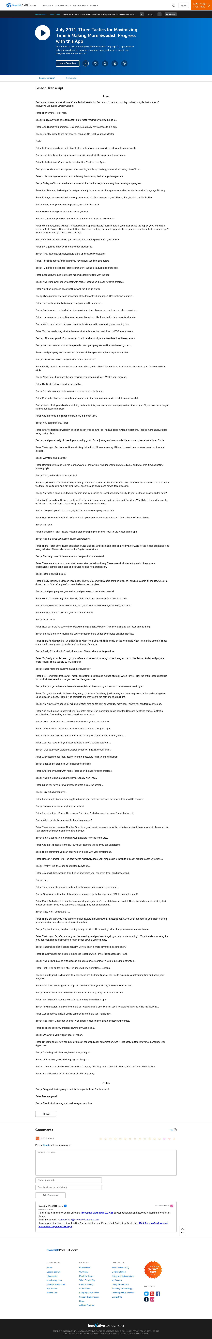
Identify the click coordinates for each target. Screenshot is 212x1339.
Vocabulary (62, 5)
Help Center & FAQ (120, 1267)
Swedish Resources (56, 1284)
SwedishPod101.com (123, 1331)
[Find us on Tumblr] (146, 1299)
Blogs (81, 1301)
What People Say (87, 1280)
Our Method (84, 1267)
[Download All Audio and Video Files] (124, 63)
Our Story (83, 1272)
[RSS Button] (37, 1138)
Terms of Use (153, 1331)
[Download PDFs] (114, 63)
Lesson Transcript (47, 78)
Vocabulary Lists (54, 1280)
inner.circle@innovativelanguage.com (80, 1219)
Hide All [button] (46, 1114)
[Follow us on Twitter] (146, 1293)
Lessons (46, 5)
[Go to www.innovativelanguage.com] (106, 1325)
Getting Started (119, 1272)
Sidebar (172, 14)
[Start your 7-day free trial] (153, 1270)
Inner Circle (55, 14)
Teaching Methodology (122, 1288)
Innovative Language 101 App (97, 1213)
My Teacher (79, 5)
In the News (84, 1288)
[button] (174, 5)
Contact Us (117, 1297)
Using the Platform (120, 1284)
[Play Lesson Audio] (42, 32)
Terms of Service (135, 1334)
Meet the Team (86, 1276)
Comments (71, 78)
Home (49, 1267)
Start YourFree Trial (199, 5)
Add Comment (50, 1195)
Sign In (183, 5)
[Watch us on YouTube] (152, 1293)
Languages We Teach (89, 1293)
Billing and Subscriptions (123, 1276)
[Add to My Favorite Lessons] (95, 63)
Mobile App (52, 1293)
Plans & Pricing (86, 1284)
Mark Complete (68, 63)
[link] (142, 14)
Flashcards (52, 1276)
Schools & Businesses (89, 1297)
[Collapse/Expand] (106, 1130)
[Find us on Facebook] (158, 1293)
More (93, 5)
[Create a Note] (105, 63)
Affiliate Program (86, 1305)
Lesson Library (40, 14)
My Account (117, 1280)
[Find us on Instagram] (152, 1299)
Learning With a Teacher (123, 1293)
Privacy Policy (139, 1331)
